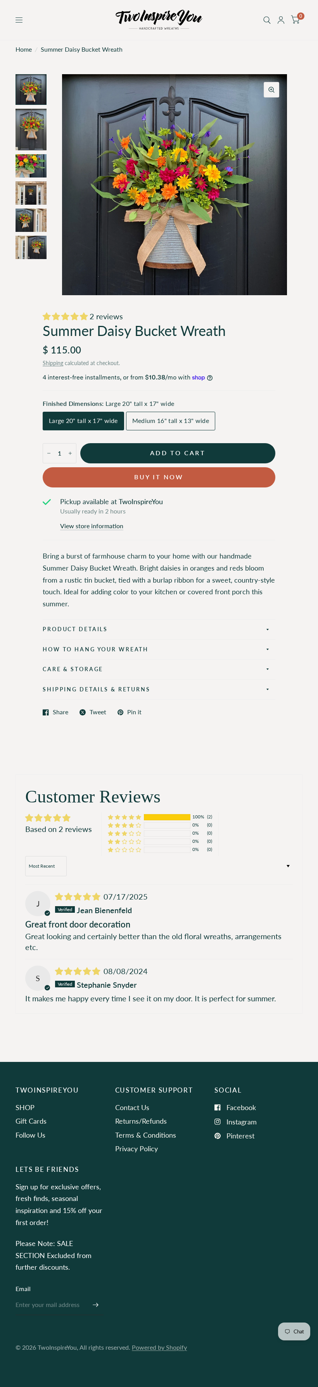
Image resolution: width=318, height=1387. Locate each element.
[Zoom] (271, 89)
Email (23, 1288)
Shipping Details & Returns (96, 689)
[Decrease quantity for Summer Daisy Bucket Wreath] (49, 453)
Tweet (98, 712)
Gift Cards (31, 1121)
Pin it (134, 712)
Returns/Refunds (141, 1121)
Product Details (75, 629)
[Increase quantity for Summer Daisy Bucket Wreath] (70, 453)
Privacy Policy (136, 1148)
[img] (78, 896)
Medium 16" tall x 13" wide (170, 420)
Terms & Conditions (145, 1135)
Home (24, 49)
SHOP (25, 1107)
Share (60, 712)
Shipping (53, 363)
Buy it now (158, 476)
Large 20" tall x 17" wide (83, 420)
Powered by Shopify (159, 1347)
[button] (66, 316)
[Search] (267, 20)
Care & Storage (73, 669)
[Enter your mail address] (96, 1305)
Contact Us (132, 1107)
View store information (91, 526)
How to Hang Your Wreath (96, 649)
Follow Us (30, 1135)
